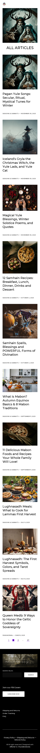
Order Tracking (9, 713)
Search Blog (8, 671)
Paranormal (8, 635)
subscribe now (13, 694)
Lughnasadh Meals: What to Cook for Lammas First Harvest (19, 510)
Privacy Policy (9, 737)
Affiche (12, 747)
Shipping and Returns (11, 710)
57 (28, 640)
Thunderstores (24, 747)
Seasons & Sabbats (11, 113)
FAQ (4, 716)
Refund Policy (20, 740)
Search (31, 675)
